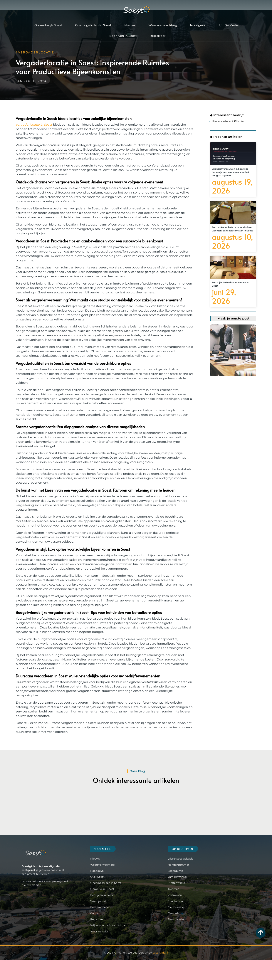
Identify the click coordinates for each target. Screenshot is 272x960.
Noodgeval (198, 25)
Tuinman (173, 889)
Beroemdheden (100, 907)
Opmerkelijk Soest (48, 25)
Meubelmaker (177, 907)
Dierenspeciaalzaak (180, 858)
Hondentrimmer (178, 864)
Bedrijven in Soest (123, 36)
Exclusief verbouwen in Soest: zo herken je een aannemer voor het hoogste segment (230, 172)
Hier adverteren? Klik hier (228, 121)
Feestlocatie (176, 919)
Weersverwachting (162, 25)
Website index (99, 931)
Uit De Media (229, 25)
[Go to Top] (261, 932)
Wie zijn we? (98, 901)
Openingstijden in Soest (93, 25)
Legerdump (175, 870)
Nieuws (129, 25)
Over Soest (97, 876)
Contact (95, 913)
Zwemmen (175, 895)
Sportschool (176, 901)
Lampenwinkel (177, 876)
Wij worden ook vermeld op (108, 925)
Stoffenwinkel (177, 883)
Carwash (173, 913)
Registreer (158, 36)
